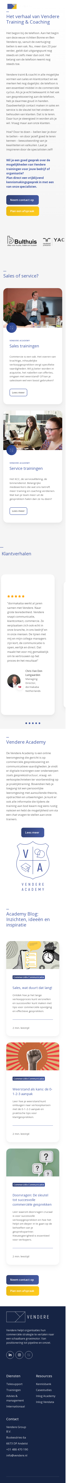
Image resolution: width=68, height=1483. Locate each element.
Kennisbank (43, 1384)
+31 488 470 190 (17, 1449)
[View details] (10, 1355)
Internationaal (15, 1406)
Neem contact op (22, 200)
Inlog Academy (45, 1396)
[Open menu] (57, 6)
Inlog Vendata (45, 1402)
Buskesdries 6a (16, 1437)
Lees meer (18, 392)
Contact (12, 1419)
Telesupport (14, 1384)
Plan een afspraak (22, 211)
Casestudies (44, 1390)
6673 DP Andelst (17, 1443)
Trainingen (13, 1390)
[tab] (26, 723)
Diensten (13, 1376)
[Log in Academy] (29, 1355)
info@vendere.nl (16, 1455)
